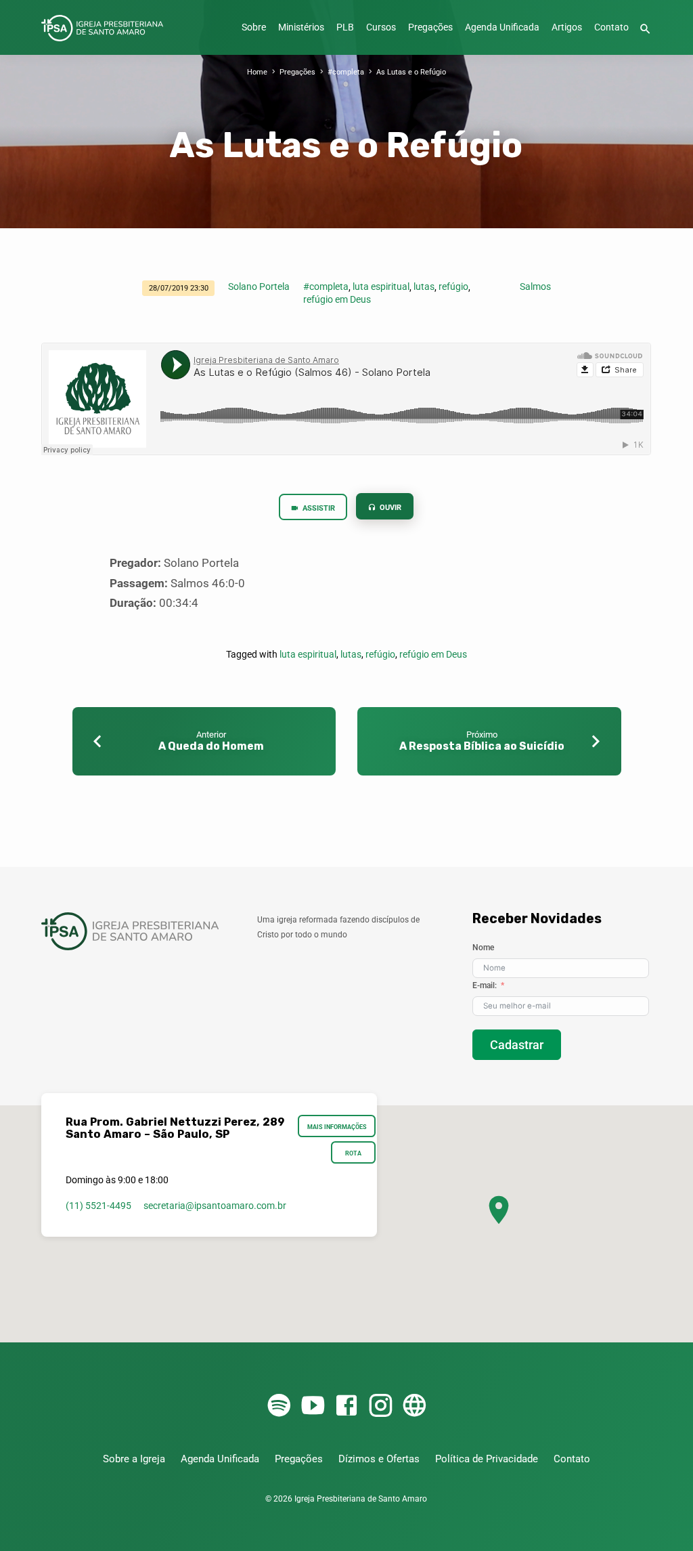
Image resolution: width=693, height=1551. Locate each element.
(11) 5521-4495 (98, 1205)
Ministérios (301, 27)
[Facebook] (346, 1406)
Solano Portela (259, 286)
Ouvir (390, 507)
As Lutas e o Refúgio (411, 72)
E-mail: (484, 985)
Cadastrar (516, 1045)
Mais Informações (337, 1126)
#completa (346, 72)
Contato (611, 27)
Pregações (430, 27)
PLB (345, 27)
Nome (483, 947)
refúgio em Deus (337, 299)
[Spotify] (278, 1406)
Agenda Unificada (502, 27)
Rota (353, 1153)
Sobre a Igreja (134, 1459)
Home (257, 72)
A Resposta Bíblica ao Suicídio (481, 746)
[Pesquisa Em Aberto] (645, 29)
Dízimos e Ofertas (379, 1459)
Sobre (254, 27)
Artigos (567, 27)
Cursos (381, 27)
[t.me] (414, 1406)
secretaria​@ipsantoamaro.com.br (214, 1205)
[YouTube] (312, 1406)
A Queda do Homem (211, 746)
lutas (423, 286)
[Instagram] (380, 1406)
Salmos (535, 286)
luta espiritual (381, 286)
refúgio (453, 286)
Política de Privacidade (486, 1459)
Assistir (317, 508)
